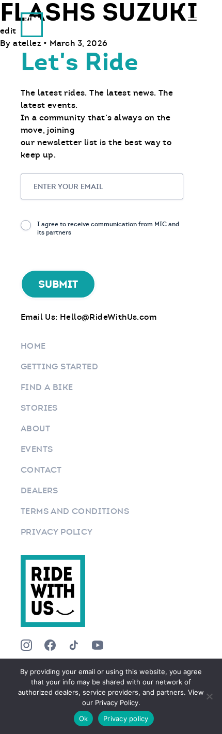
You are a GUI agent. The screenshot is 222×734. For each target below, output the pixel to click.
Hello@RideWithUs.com (108, 316)
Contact (41, 469)
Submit (58, 284)
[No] (209, 696)
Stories (39, 407)
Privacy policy (126, 718)
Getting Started (59, 366)
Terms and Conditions (75, 511)
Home (33, 345)
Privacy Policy (57, 531)
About (35, 428)
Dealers (39, 490)
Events (37, 449)
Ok (83, 718)
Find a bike (47, 387)
